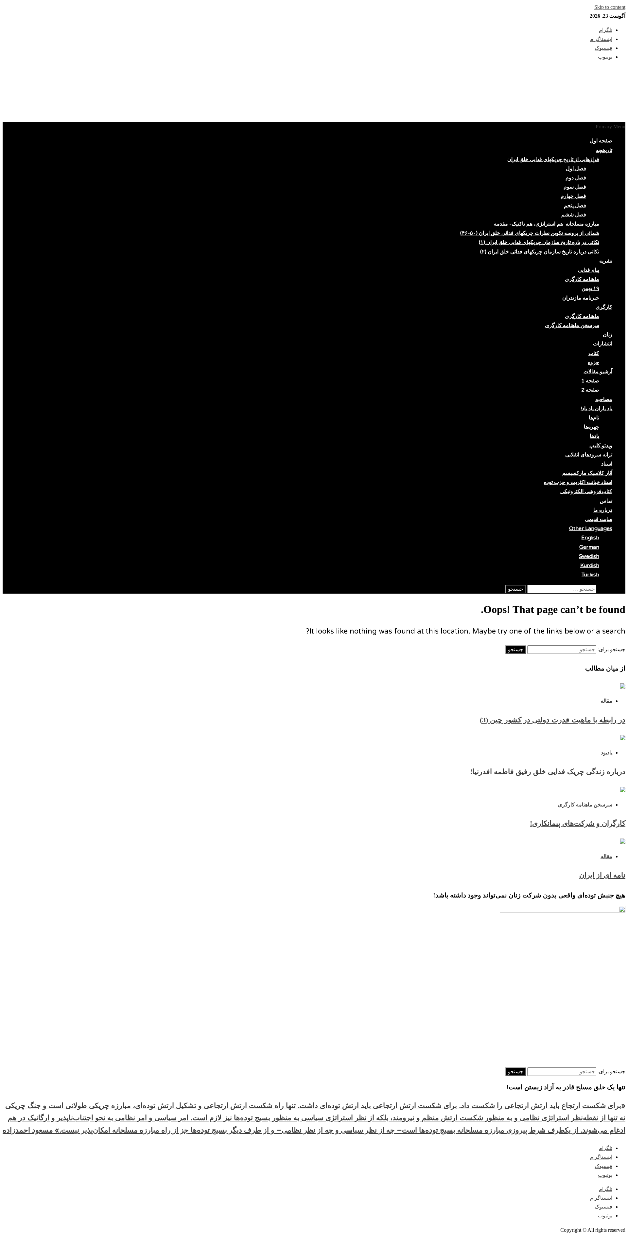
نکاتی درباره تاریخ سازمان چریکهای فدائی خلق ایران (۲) (539, 252)
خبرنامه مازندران (580, 298)
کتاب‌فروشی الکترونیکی (586, 491)
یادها (594, 436)
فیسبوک (603, 1166)
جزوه (593, 362)
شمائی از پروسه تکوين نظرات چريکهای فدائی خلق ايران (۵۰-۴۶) (529, 233)
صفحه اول (601, 141)
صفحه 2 (590, 390)
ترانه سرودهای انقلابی (588, 455)
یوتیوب (605, 1175)
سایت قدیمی (598, 519)
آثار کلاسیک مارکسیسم (587, 473)
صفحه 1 (590, 381)
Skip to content (609, 7)
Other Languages (590, 528)
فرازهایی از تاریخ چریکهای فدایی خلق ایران (553, 159)
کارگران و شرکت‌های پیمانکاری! (577, 823)
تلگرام (605, 1148)
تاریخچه (604, 150)
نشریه (605, 261)
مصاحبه (603, 399)
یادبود (606, 752)
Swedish (589, 556)
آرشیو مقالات (598, 371)
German (589, 547)
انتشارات (602, 344)
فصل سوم (575, 187)
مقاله (606, 701)
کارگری (604, 307)
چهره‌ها (591, 427)
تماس (606, 501)
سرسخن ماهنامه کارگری (572, 325)
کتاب (593, 353)
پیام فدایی (588, 270)
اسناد (606, 464)
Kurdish (589, 565)
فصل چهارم (573, 196)
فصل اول (576, 168)
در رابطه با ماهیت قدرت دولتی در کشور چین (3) (552, 720)
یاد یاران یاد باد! (596, 408)
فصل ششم (573, 215)
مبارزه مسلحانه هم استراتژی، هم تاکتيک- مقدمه (546, 224)
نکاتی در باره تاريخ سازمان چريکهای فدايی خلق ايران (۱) (539, 242)
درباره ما (602, 510)
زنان (607, 334)
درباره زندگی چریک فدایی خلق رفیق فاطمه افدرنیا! (547, 771)
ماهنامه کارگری (582, 279)
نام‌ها (594, 418)
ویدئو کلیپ (600, 445)
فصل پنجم (575, 205)
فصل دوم (576, 178)
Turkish (590, 574)
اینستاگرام (601, 1157)
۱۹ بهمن (590, 288)
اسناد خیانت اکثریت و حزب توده (578, 482)
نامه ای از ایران (602, 875)
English (590, 537)
